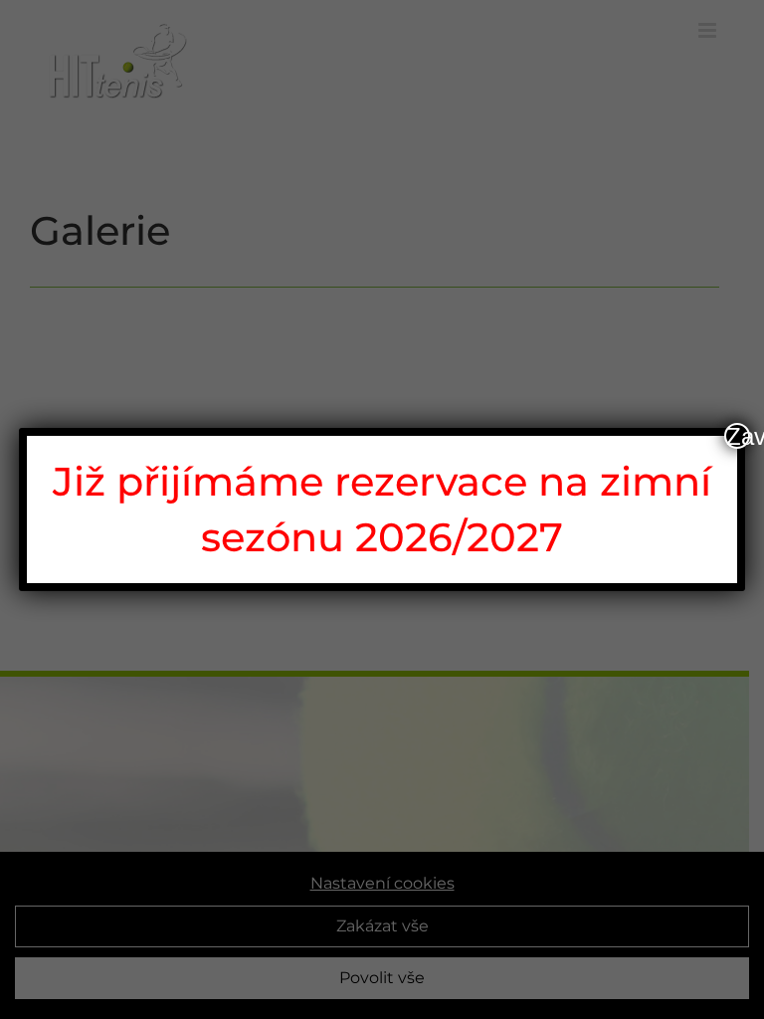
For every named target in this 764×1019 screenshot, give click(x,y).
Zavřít (738, 436)
